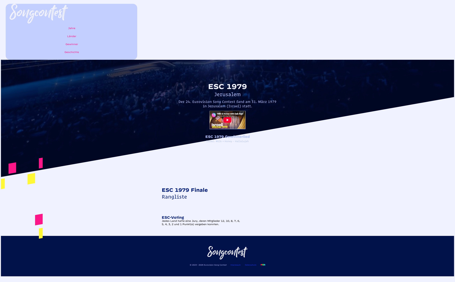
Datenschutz (250, 265)
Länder (71, 36)
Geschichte (71, 52)
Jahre (71, 28)
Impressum (235, 265)
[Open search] (10, 58)
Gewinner (72, 44)
